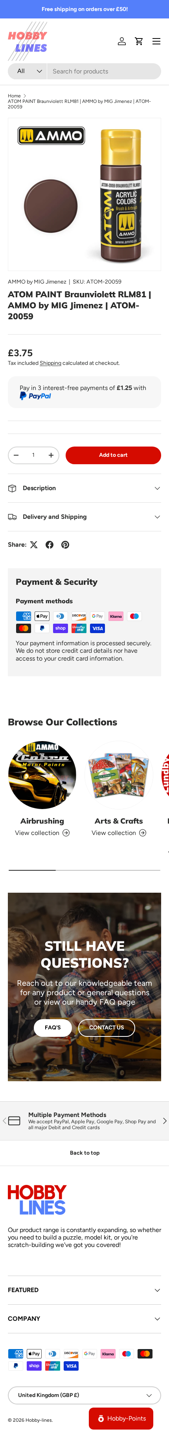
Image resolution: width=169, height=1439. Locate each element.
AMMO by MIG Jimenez (37, 281)
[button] (139, 41)
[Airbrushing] (42, 775)
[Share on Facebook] (49, 545)
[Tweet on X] (34, 545)
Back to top (84, 1153)
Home (14, 96)
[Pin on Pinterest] (65, 545)
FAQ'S (53, 1027)
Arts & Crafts (119, 821)
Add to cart (113, 455)
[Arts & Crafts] (119, 775)
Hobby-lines (39, 1420)
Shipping (50, 363)
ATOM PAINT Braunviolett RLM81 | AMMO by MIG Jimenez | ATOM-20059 (79, 104)
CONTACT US (106, 1027)
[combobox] (84, 71)
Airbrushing (42, 821)
